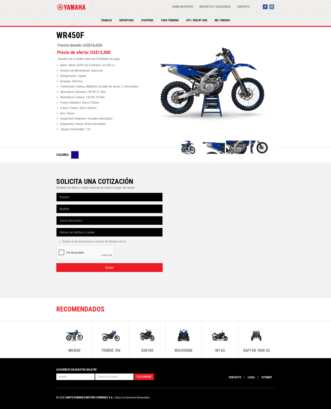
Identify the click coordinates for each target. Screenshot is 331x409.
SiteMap (266, 377)
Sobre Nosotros (182, 6)
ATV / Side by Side (196, 20)
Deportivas (126, 20)
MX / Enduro (222, 20)
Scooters (147, 20)
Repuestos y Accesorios (215, 6)
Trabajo (106, 20)
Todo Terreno (170, 20)
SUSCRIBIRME (144, 376)
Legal (251, 377)
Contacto (243, 6)
